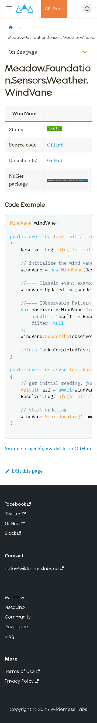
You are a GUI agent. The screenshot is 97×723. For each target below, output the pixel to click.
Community (18, 617)
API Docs (54, 8)
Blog (9, 636)
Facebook (15, 504)
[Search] (87, 9)
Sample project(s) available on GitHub (48, 448)
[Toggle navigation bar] (9, 9)
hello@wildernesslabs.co (32, 568)
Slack (10, 533)
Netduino (15, 607)
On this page (23, 52)
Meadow (14, 597)
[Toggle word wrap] (73, 222)
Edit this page (27, 471)
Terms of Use (20, 671)
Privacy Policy (19, 681)
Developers (17, 626)
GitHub (55, 145)
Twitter (13, 513)
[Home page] (10, 28)
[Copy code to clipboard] (84, 222)
